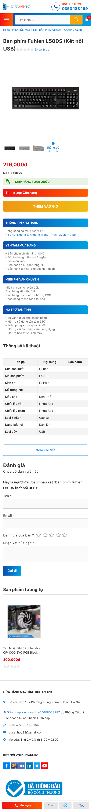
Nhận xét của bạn (18, 543)
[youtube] (44, 768)
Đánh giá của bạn (18, 535)
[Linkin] (29, 768)
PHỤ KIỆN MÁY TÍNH (24, 29)
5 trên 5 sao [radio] (64, 535)
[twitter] (37, 768)
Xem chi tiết (45, 450)
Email (9, 515)
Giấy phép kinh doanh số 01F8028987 (33, 712)
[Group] (21, 768)
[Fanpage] (14, 768)
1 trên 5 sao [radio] (38, 535)
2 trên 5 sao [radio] (45, 535)
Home (6, 29)
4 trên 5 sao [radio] (58, 535)
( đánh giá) (43, 49)
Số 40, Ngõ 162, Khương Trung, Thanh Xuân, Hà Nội (42, 234)
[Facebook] (6, 768)
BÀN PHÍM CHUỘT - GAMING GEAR (60, 29)
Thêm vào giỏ (45, 206)
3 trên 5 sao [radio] (51, 535)
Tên (7, 496)
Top (82, 805)
